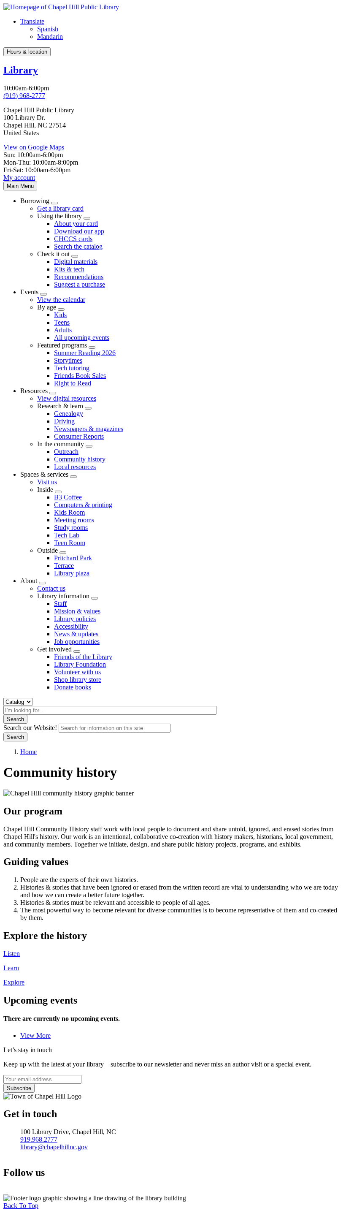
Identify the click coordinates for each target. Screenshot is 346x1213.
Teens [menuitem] (62, 322)
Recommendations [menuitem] (78, 276)
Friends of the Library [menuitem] (83, 656)
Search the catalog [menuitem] (78, 246)
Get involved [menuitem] (54, 649)
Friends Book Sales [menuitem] (80, 375)
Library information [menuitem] (63, 596)
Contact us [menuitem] (51, 588)
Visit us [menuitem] (47, 482)
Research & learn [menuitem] (60, 406)
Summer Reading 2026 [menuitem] (85, 352)
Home (28, 751)
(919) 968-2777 (24, 95)
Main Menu (20, 186)
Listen (11, 953)
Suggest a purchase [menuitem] (79, 284)
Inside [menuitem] (45, 489)
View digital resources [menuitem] (66, 398)
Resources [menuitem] (34, 390)
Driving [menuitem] (64, 421)
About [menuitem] (28, 580)
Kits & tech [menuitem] (69, 269)
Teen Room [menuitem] (69, 542)
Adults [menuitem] (63, 330)
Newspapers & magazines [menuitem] (88, 428)
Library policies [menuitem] (75, 618)
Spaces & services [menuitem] (44, 474)
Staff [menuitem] (60, 603)
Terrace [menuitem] (64, 565)
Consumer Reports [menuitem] (79, 436)
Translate (32, 21)
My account (19, 177)
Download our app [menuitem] (79, 231)
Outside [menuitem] (47, 550)
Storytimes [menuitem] (68, 360)
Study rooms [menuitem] (71, 527)
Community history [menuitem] (79, 459)
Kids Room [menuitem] (69, 512)
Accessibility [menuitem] (71, 626)
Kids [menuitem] (60, 314)
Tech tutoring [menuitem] (71, 368)
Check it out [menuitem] (53, 254)
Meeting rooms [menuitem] (74, 520)
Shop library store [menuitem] (77, 679)
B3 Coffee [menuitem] (68, 497)
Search (15, 719)
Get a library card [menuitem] (60, 208)
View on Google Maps (33, 147)
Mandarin (50, 36)
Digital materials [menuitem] (75, 261)
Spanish (47, 29)
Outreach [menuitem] (66, 451)
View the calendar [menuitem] (61, 299)
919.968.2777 (38, 1139)
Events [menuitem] (29, 292)
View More (35, 1035)
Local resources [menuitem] (75, 466)
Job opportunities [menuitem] (77, 641)
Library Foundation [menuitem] (80, 664)
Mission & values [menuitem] (77, 611)
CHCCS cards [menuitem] (73, 238)
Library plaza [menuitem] (71, 573)
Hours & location (27, 52)
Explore (13, 982)
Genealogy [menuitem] (68, 413)
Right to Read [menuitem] (72, 383)
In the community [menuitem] (60, 444)
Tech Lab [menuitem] (66, 535)
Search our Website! (30, 727)
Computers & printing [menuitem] (83, 504)
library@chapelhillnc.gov (54, 1147)
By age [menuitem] (46, 307)
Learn (11, 967)
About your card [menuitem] (76, 223)
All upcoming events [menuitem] (81, 337)
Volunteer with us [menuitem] (77, 672)
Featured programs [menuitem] (62, 345)
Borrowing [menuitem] (34, 200)
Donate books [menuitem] (72, 687)
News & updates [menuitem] (76, 634)
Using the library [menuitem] (59, 216)
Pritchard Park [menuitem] (73, 558)
